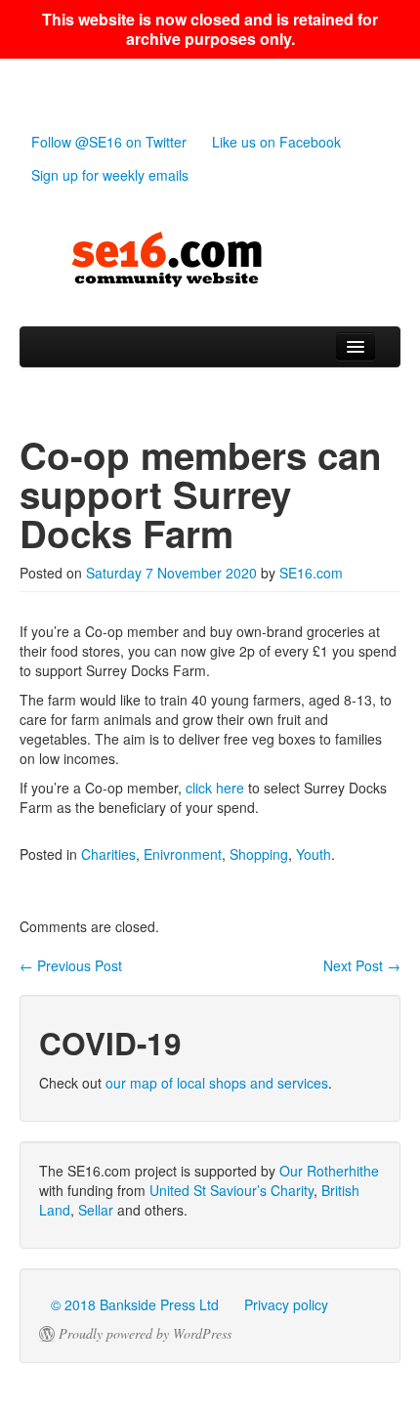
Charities (108, 854)
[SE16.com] (210, 260)
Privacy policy (286, 1304)
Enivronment (183, 854)
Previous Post (71, 965)
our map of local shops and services (216, 1082)
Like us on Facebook (276, 141)
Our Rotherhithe (329, 1170)
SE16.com (311, 572)
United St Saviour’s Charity (231, 1190)
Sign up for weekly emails (110, 175)
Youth (313, 854)
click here (215, 787)
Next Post (361, 965)
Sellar (95, 1209)
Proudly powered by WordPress (145, 1334)
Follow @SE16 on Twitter (109, 141)
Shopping (259, 854)
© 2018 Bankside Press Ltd (135, 1304)
